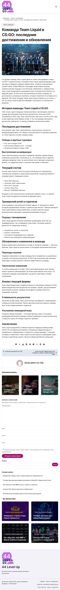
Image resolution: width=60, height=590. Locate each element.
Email (4, 435)
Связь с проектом (52, 587)
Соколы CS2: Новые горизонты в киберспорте (18, 489)
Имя (3, 428)
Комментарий (6, 405)
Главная (42, 581)
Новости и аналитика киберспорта (14, 512)
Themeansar (12, 583)
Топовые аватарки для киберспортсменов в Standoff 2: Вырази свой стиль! (27, 480)
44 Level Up (11, 567)
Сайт (3, 442)
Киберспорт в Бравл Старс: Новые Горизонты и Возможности (23, 476)
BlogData (4, 583)
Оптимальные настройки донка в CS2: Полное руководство (22, 493)
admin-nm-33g (36, 363)
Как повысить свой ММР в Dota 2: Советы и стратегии (20, 484)
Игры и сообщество (9, 24)
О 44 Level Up (41, 587)
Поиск (4, 461)
